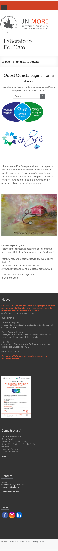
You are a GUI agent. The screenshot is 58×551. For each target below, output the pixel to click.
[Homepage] (16, 37)
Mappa (4, 456)
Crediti (43, 541)
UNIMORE (13, 541)
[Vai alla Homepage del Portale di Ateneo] (24, 17)
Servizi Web (25, 541)
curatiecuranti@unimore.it (12, 484)
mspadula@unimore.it (11, 487)
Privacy (35, 541)
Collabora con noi (10, 491)
